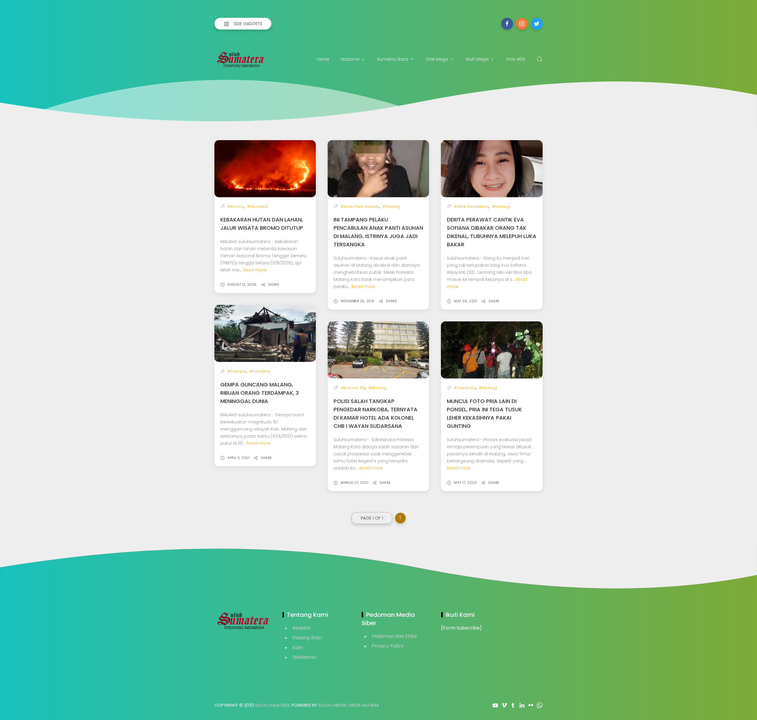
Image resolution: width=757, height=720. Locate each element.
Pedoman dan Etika (394, 636)
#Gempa (236, 371)
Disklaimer (304, 657)
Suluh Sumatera (272, 705)
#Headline (257, 206)
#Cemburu (464, 388)
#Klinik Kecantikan (471, 206)
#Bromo (235, 206)
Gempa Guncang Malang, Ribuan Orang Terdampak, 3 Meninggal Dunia (259, 393)
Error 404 (515, 59)
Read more (255, 270)
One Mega (437, 59)
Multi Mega (477, 59)
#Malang (391, 206)
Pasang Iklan (307, 637)
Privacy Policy (388, 646)
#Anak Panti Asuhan (360, 206)
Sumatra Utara (392, 59)
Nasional (350, 59)
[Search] (540, 59)
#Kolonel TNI (353, 388)
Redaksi (301, 627)
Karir (297, 647)
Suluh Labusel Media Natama (348, 705)
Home (322, 59)
